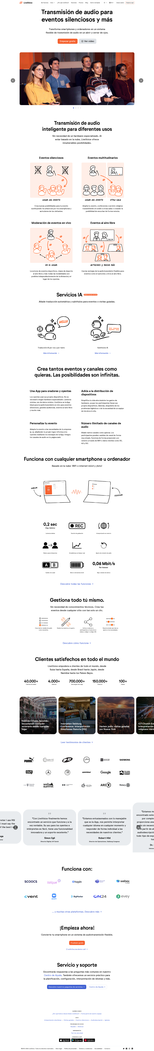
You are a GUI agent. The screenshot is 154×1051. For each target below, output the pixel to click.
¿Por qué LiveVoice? (63, 2)
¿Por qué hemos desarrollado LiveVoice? (65, 1014)
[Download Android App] (77, 1040)
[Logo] (26, 2)
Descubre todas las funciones (77, 583)
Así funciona (44, 2)
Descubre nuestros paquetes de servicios (67, 987)
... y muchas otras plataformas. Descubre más (77, 911)
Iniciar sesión (120, 2)
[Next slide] (141, 80)
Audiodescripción (97, 1020)
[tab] (73, 107)
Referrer (81, 1026)
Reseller (73, 1026)
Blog (86, 2)
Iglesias (107, 1020)
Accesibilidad (98, 1048)
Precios (81, 2)
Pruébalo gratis (77, 943)
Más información (51, 353)
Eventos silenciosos (82, 1020)
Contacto (107, 1048)
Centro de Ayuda (95, 2)
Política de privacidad (70, 1048)
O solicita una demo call (77, 949)
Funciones (74, 2)
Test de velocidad (77, 1033)
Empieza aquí (130, 2)
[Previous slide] (13, 80)
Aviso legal (59, 1048)
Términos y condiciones (85, 1048)
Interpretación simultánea (53, 1020)
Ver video (87, 41)
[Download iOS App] (64, 1040)
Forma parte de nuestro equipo (91, 1014)
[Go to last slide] (15, 827)
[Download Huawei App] (89, 1040)
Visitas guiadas (69, 1020)
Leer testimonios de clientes (77, 742)
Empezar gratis (67, 41)
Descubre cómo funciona (77, 643)
